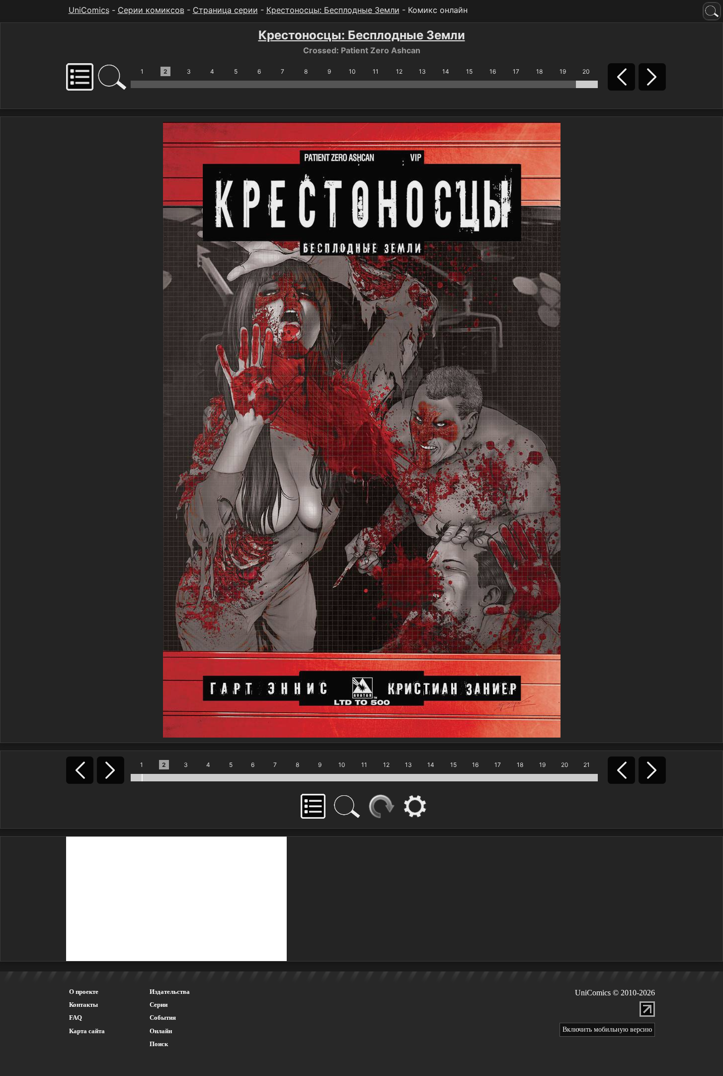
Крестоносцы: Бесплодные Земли (333, 10)
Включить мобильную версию (607, 1029)
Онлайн (161, 1031)
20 (586, 71)
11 (376, 71)
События (163, 1017)
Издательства (170, 991)
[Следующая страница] (362, 429)
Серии (158, 1004)
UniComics (89, 10)
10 (352, 71)
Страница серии (225, 10)
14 (445, 71)
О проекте (83, 991)
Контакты (83, 1004)
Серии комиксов (151, 10)
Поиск (159, 1044)
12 (399, 71)
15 (469, 71)
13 (422, 71)
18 (539, 71)
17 (516, 71)
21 (586, 764)
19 (563, 71)
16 (492, 71)
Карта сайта (87, 1031)
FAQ (75, 1017)
